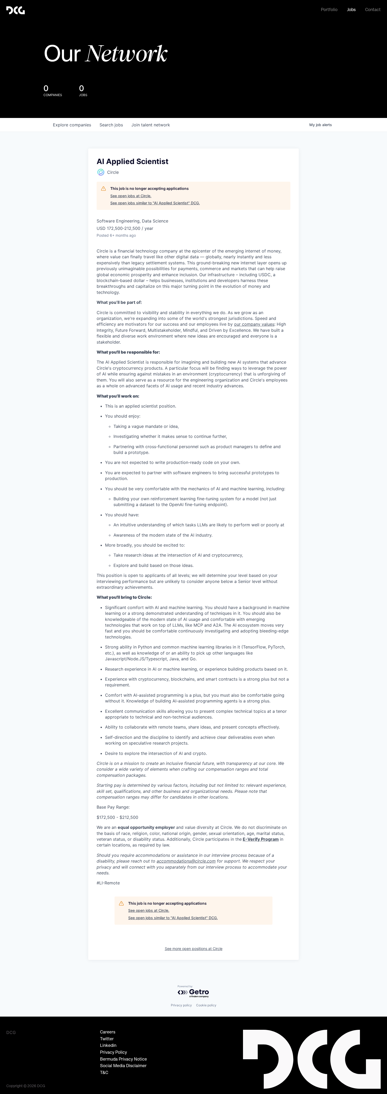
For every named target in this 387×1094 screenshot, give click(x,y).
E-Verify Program (261, 839)
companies (72, 124)
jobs (111, 124)
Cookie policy (206, 1005)
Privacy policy (181, 1005)
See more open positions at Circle (193, 948)
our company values (254, 324)
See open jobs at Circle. (130, 196)
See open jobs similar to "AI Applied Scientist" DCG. (155, 203)
